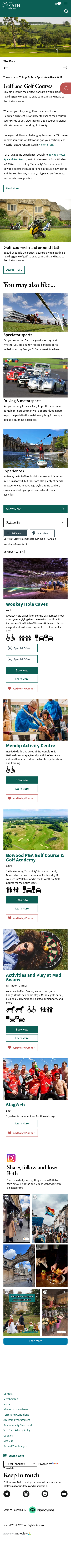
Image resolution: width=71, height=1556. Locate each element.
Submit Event (16, 1451)
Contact (7, 1389)
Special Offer (22, 644)
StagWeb (15, 1100)
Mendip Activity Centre (30, 741)
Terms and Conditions (16, 1410)
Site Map (8, 1436)
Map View (42, 529)
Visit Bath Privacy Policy (16, 1426)
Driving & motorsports (22, 396)
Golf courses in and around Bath (31, 247)
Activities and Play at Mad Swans (33, 973)
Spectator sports (17, 330)
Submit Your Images (15, 1441)
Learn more (14, 269)
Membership (10, 1394)
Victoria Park (46, 144)
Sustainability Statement (17, 1420)
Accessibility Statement (16, 1415)
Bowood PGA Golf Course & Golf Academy (35, 853)
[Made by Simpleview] (17, 1529)
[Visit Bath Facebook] (45, 1489)
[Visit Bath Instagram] (26, 1489)
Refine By (13, 518)
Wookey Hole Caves (27, 600)
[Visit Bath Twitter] (6, 1489)
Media (7, 1399)
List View (16, 529)
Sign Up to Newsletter (15, 1405)
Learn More (22, 674)
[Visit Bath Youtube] (64, 1489)
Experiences (13, 466)
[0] (59, 3)
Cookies (8, 1431)
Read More (12, 188)
